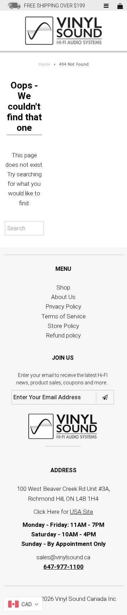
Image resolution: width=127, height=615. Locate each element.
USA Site (81, 511)
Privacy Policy (63, 306)
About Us (63, 296)
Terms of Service (63, 316)
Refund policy (63, 335)
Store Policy (63, 325)
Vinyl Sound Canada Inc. (86, 598)
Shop (63, 287)
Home (44, 64)
